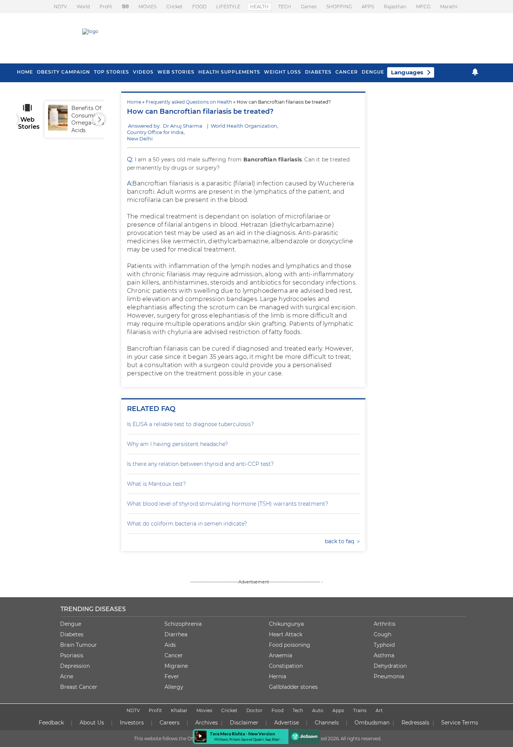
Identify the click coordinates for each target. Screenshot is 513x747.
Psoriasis (71, 655)
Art (379, 710)
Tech (298, 710)
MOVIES (148, 6)
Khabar (179, 710)
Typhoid (384, 645)
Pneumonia (389, 676)
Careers (170, 722)
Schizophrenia (183, 623)
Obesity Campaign (63, 72)
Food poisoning (289, 645)
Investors (132, 722)
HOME (25, 72)
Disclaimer (244, 722)
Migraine (176, 666)
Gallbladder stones (293, 687)
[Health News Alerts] (475, 72)
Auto (317, 710)
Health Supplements (229, 72)
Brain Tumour (78, 645)
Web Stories (176, 72)
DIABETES (318, 72)
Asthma (384, 655)
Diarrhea (175, 634)
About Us (92, 722)
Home (134, 102)
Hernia (277, 676)
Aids (170, 645)
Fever (171, 676)
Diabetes (71, 634)
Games (309, 6)
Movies (204, 710)
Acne (66, 676)
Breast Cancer (78, 687)
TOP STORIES (111, 72)
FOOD (199, 6)
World (83, 6)
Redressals (415, 722)
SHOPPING (339, 6)
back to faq (341, 541)
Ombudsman (372, 722)
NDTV (60, 6)
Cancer (346, 72)
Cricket (174, 6)
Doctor (254, 710)
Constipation (286, 666)
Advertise (286, 722)
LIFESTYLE (228, 6)
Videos (143, 72)
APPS (368, 6)
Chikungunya (286, 623)
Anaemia (280, 655)
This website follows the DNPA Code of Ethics (184, 738)
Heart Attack (285, 634)
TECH (284, 6)
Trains (360, 710)
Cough (382, 634)
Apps (338, 710)
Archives (206, 722)
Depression (75, 666)
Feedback (51, 722)
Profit (106, 6)
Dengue (373, 72)
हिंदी (125, 6)
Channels (327, 722)
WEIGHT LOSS (282, 72)
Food (278, 710)
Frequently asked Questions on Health (189, 102)
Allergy (173, 687)
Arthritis (384, 623)
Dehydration (390, 666)
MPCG (423, 6)
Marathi (448, 6)
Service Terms (459, 722)
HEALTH (259, 6)
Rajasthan (395, 6)
